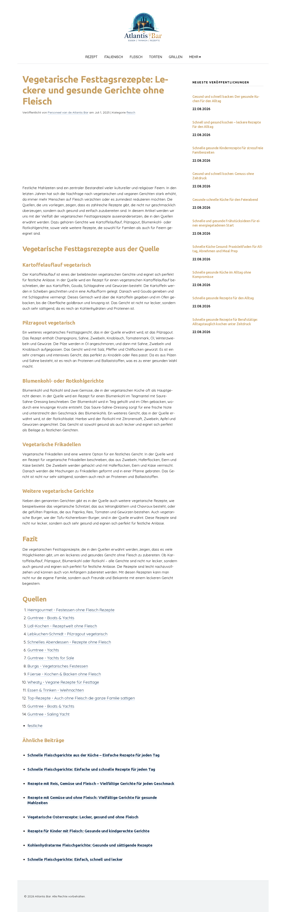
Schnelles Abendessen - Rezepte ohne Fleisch (69, 642)
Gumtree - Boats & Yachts (50, 617)
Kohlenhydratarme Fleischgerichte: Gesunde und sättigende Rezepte (89, 845)
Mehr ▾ (195, 57)
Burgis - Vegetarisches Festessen (57, 666)
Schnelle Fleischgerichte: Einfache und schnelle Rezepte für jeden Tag (91, 769)
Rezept (91, 57)
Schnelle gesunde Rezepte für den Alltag (223, 298)
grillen (175, 57)
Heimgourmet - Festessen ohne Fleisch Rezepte (71, 609)
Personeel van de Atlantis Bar (68, 112)
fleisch (136, 57)
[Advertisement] (100, 147)
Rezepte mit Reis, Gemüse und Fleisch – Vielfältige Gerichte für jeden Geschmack (100, 783)
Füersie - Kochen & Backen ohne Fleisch (64, 673)
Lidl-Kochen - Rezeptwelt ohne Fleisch (62, 625)
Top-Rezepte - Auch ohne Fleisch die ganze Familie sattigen (81, 698)
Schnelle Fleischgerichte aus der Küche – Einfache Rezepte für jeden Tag (93, 755)
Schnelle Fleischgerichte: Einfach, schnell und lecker (75, 859)
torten (155, 57)
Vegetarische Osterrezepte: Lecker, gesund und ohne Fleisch (82, 817)
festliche (35, 725)
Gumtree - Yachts (43, 649)
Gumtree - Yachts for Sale (50, 657)
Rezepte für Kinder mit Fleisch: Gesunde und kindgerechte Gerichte (88, 831)
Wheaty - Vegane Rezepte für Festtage (63, 682)
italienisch (113, 57)
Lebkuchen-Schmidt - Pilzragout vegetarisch (67, 633)
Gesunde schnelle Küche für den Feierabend (225, 199)
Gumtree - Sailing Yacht (48, 714)
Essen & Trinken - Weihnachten (55, 690)
